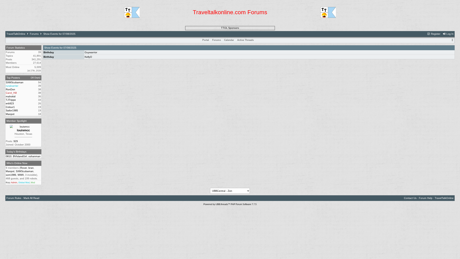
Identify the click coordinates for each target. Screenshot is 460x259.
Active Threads (245, 40)
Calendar (229, 40)
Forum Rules (13, 198)
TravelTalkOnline (15, 33)
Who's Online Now (16, 163)
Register (435, 33)
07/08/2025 (69, 47)
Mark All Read (31, 198)
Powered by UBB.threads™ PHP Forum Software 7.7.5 (230, 204)
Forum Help (425, 198)
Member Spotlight (16, 120)
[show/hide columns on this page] (452, 40)
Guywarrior (91, 52)
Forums (34, 33)
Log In (450, 33)
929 (15, 141)
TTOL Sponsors (230, 27)
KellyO (88, 56)
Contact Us (410, 198)
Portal (205, 40)
